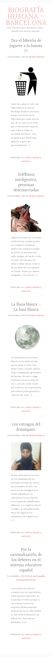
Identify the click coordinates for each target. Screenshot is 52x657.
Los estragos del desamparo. (26, 427)
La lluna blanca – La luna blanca (26, 307)
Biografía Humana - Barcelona (26, 16)
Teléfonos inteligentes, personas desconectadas (26, 182)
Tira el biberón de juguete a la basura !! (26, 46)
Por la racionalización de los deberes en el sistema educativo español (26, 560)
